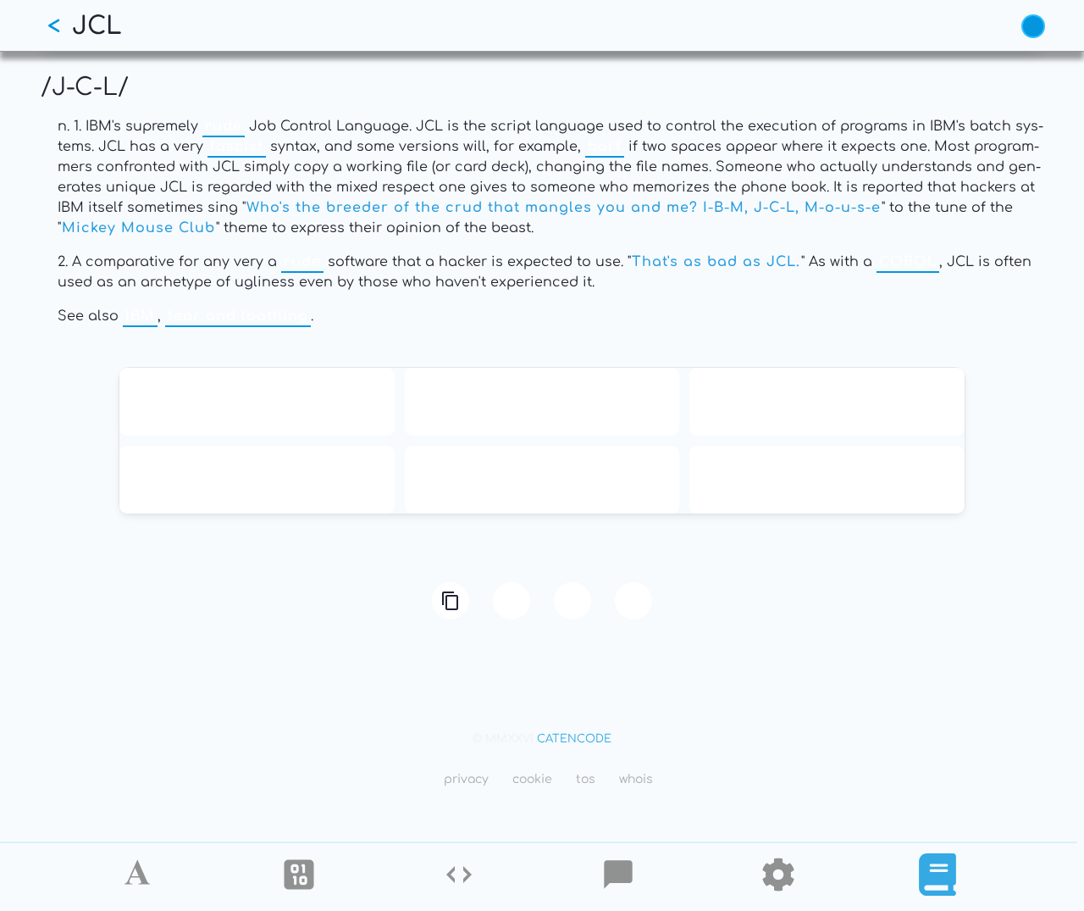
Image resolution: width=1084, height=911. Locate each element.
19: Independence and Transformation (827, 401)
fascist (236, 146)
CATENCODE (574, 739)
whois (636, 779)
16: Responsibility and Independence (542, 401)
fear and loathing (238, 316)
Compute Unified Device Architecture (541, 479)
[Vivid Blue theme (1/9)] (1033, 26)
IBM (140, 316)
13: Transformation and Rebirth (257, 401)
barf (605, 146)
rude (223, 126)
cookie (532, 779)
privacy (466, 779)
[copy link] (450, 600)
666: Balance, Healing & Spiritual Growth (257, 479)
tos (585, 779)
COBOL (908, 261)
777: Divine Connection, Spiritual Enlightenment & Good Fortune (827, 479)
